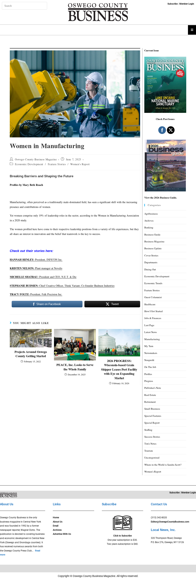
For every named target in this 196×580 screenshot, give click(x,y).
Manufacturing (152, 339)
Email (55, 525)
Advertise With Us (62, 534)
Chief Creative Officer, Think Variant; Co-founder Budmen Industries (62, 285)
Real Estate (150, 395)
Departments (150, 262)
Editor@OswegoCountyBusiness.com (170, 521)
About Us (57, 521)
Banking (148, 227)
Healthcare (149, 304)
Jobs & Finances (152, 318)
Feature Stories (57, 164)
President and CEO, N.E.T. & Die (43, 277)
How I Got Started (153, 311)
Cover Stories (151, 255)
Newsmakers (150, 353)
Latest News (150, 332)
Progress (148, 381)
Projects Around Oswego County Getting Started (31, 354)
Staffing (148, 430)
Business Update (153, 248)
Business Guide (152, 234)
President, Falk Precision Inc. (36, 294)
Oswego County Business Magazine (36, 159)
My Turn (148, 346)
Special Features (152, 416)
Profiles (148, 374)
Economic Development (29, 164)
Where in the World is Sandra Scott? (162, 464)
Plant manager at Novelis (36, 268)
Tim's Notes (150, 443)
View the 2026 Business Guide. (160, 197)
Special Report (152, 422)
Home (56, 517)
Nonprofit (149, 360)
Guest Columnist (153, 297)
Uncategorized (151, 457)
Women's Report (80, 164)
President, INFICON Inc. (36, 259)
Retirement (150, 402)
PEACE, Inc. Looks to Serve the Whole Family (74, 367)
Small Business (152, 408)
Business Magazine (154, 241)
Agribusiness (151, 213)
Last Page (149, 325)
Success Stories (152, 436)
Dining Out (150, 269)
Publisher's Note (152, 388)
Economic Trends (153, 283)
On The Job (150, 367)
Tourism (148, 450)
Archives (149, 220)
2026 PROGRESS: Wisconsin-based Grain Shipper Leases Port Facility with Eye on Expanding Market (119, 369)
